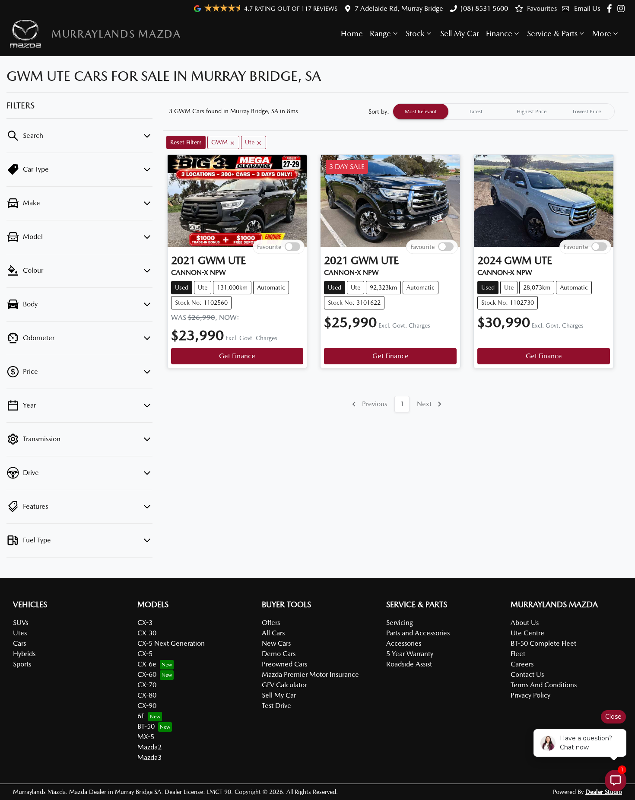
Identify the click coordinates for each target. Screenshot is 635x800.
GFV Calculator (284, 685)
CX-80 (146, 695)
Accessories (403, 643)
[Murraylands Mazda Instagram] (623, 8)
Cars (19, 643)
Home (352, 33)
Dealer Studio (603, 791)
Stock (415, 33)
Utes (20, 633)
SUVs (20, 622)
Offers (271, 622)
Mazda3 (149, 757)
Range (380, 33)
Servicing (399, 622)
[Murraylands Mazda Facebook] (611, 8)
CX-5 (144, 654)
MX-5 (145, 737)
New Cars (276, 643)
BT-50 (146, 726)
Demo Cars (278, 654)
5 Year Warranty (409, 654)
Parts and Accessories (418, 633)
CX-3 (144, 622)
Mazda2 (149, 747)
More (601, 33)
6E (141, 716)
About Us (525, 622)
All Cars (273, 633)
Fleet (518, 654)
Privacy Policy (530, 695)
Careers (522, 664)
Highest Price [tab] (531, 111)
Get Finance (237, 356)
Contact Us (527, 674)
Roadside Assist (409, 664)
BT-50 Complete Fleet (543, 643)
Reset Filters (186, 142)
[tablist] (504, 111)
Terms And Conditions (544, 685)
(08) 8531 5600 (484, 8)
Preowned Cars (284, 664)
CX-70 (146, 685)
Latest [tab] (476, 111)
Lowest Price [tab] (587, 111)
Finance (499, 33)
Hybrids (24, 654)
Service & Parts (552, 33)
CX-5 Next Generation (171, 643)
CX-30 (146, 633)
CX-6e (146, 664)
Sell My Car (459, 33)
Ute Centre (527, 633)
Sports (22, 664)
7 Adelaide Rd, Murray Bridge (399, 8)
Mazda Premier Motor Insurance (310, 674)
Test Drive (276, 705)
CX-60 (146, 674)
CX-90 (146, 705)
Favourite (269, 246)
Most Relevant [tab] (421, 111)
